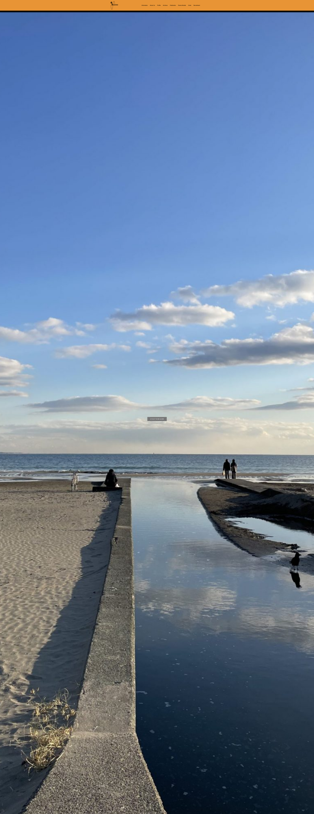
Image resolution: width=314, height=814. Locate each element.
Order (189, 5)
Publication (173, 5)
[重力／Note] (114, 5)
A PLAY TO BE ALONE (157, 419)
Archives (165, 5)
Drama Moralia (182, 5)
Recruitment (197, 5)
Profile (159, 5)
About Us (152, 5)
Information (145, 5)
